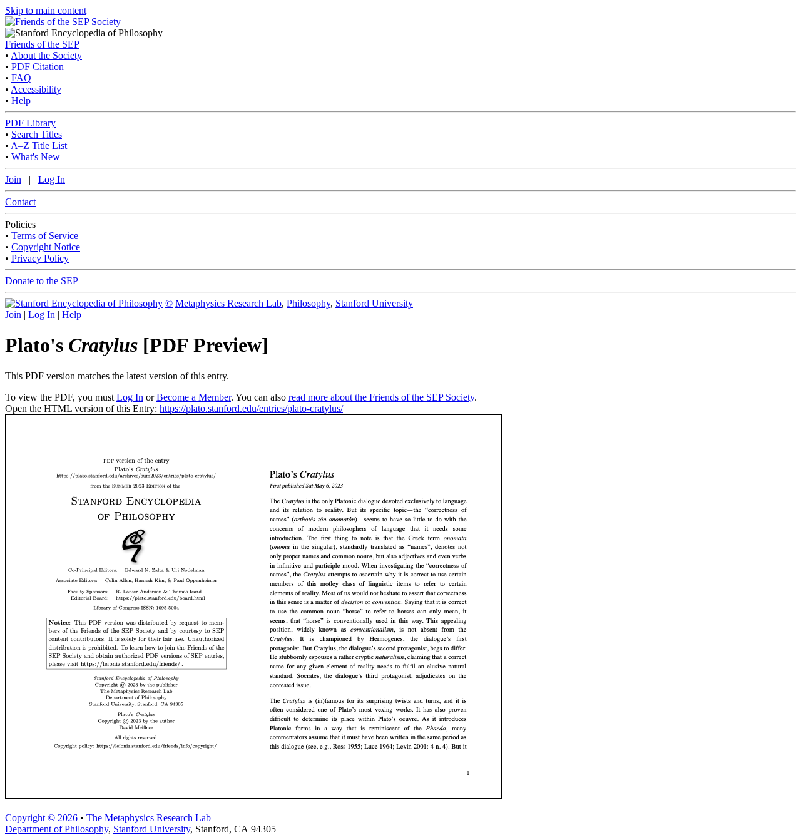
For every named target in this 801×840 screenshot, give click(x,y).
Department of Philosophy (56, 829)
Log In (51, 179)
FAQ (21, 78)
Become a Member (193, 397)
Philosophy (308, 303)
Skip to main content (45, 10)
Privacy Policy (40, 258)
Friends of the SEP (42, 44)
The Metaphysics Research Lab (148, 817)
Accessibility (36, 89)
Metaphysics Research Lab (228, 303)
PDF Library (30, 123)
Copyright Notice (45, 247)
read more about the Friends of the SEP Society (381, 397)
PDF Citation (37, 66)
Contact (20, 202)
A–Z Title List (39, 145)
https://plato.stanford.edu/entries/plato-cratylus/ (251, 408)
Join (13, 179)
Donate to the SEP (41, 280)
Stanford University (374, 303)
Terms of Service (44, 235)
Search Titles (36, 134)
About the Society (46, 55)
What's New (35, 156)
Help (21, 100)
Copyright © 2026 (41, 817)
